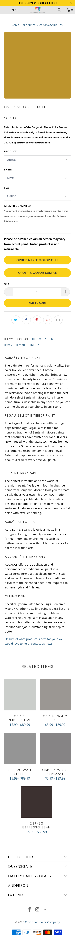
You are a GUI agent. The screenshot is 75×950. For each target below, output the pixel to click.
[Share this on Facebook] (26, 319)
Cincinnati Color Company (42, 922)
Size (6, 188)
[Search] (60, 10)
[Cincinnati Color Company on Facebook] (30, 910)
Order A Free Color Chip (37, 260)
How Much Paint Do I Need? (21, 345)
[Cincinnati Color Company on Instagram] (37, 910)
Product (10, 151)
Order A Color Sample (37, 273)
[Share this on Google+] (47, 319)
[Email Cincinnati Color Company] (45, 910)
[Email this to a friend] (58, 319)
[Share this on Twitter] (15, 319)
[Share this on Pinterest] (37, 319)
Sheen (8, 169)
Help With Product (16, 339)
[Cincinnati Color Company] (37, 10)
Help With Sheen (42, 339)
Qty (6, 283)
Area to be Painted (36, 213)
